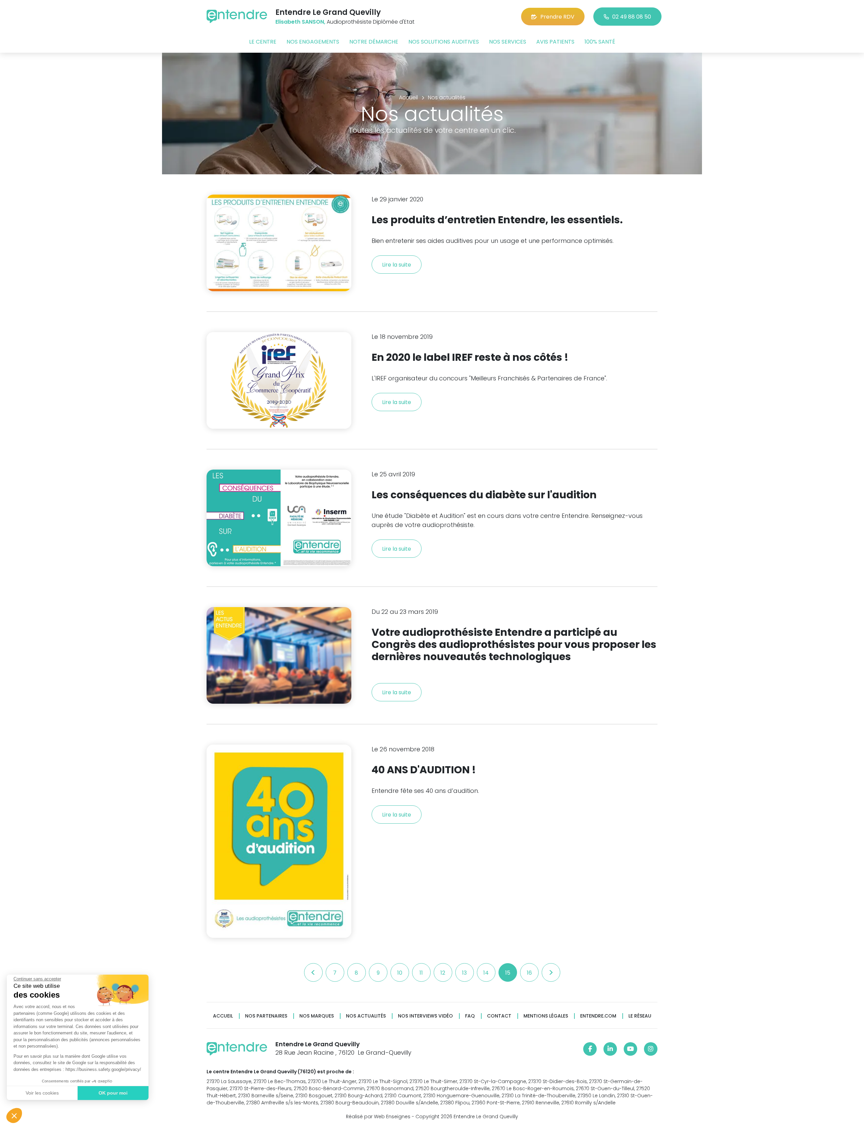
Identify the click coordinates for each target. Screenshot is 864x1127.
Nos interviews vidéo (425, 1016)
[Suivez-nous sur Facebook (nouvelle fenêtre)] (590, 1049)
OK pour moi (113, 1093)
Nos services (507, 42)
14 (486, 973)
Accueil (223, 1016)
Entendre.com (598, 1016)
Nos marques (316, 1016)
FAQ (470, 1016)
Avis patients (555, 42)
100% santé (600, 42)
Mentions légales (545, 1016)
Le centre (262, 42)
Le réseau (639, 1016)
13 (464, 973)
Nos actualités (366, 1016)
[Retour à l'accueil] (237, 16)
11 (421, 973)
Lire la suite (396, 265)
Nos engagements (313, 42)
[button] (14, 1115)
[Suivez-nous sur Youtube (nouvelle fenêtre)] (630, 1049)
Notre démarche (373, 42)
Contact (499, 1016)
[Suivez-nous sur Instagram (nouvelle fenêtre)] (650, 1049)
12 (442, 973)
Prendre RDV (557, 17)
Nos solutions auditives (443, 42)
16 (529, 973)
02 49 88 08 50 (631, 17)
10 (399, 973)
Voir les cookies (42, 1093)
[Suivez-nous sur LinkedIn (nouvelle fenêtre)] (610, 1049)
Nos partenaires (266, 1016)
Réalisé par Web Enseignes (378, 1116)
